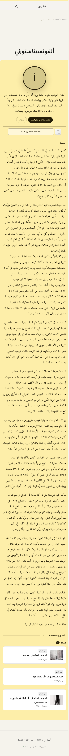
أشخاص (57, 19)
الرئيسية (64, 19)
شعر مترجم (43, 650)
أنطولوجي (42, 6)
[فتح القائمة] (8, 7)
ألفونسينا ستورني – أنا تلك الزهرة (48, 676)
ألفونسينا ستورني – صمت (35, 655)
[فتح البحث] (16, 7)
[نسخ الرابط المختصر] (58, 132)
